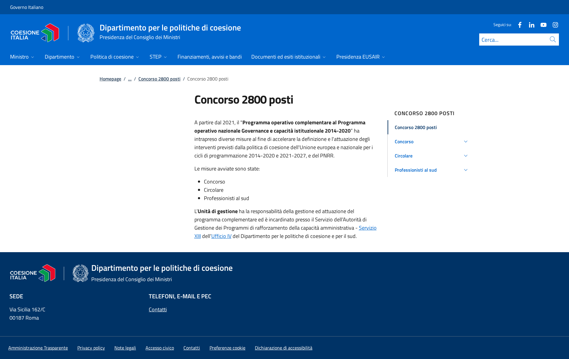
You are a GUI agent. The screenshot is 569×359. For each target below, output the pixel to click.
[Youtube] (541, 24)
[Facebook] (517, 24)
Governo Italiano (26, 7)
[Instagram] (553, 24)
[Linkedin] (529, 24)
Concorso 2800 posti (159, 78)
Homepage (110, 78)
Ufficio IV (221, 236)
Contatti (158, 309)
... (130, 78)
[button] (432, 127)
